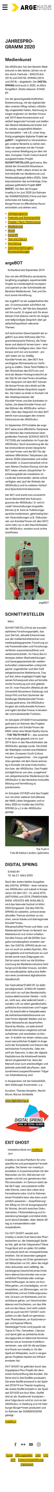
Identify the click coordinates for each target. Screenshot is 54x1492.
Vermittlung (14, 243)
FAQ (45, 1455)
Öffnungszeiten (24, 1455)
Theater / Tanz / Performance (24, 221)
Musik (11, 230)
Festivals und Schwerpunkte (24, 217)
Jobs (38, 1455)
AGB (13, 1459)
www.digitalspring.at (17, 1100)
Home (9, 1455)
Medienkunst (15, 226)
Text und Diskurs (17, 239)
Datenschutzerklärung (30, 1459)
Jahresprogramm (18, 213)
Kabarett (13, 234)
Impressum (27, 1464)
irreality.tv (37, 1149)
